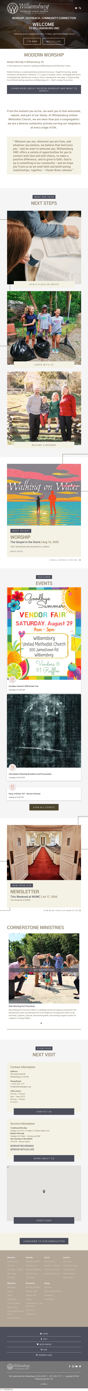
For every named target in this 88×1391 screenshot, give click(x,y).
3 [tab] (47, 1023)
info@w (13, 1087)
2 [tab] (44, 1023)
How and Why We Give (52, 1291)
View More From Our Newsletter (61, 910)
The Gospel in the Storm (25, 542)
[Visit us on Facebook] (70, 1366)
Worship (29, 1257)
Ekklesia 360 (44, 1384)
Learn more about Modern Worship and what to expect (44, 90)
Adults (9, 1295)
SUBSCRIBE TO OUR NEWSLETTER (44, 1241)
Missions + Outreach (52, 1265)
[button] (44, 1191)
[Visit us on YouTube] (76, 1366)
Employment (31, 1314)
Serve (46, 1257)
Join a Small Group (70, 1265)
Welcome (11, 1257)
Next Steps (11, 1273)
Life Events (30, 1277)
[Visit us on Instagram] (73, 1366)
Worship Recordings (33, 1269)
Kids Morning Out (13, 1318)
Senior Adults (68, 1277)
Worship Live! (31, 1265)
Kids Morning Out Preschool (22, 1006)
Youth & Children (13, 1303)
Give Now (48, 1287)
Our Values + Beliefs (15, 1269)
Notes (20, 551)
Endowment (48, 1295)
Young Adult (11, 1299)
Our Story (10, 1265)
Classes (10, 1291)
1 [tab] (41, 1023)
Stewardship (49, 1299)
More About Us (44, 1159)
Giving (46, 1283)
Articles (29, 1299)
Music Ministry (31, 1273)
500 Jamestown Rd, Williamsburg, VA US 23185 (27, 1376)
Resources (11, 1287)
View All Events (44, 807)
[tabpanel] (44, 976)
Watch (13, 551)
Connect (66, 1257)
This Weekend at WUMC (25, 897)
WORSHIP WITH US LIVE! (22, 1150)
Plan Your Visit (12, 1261)
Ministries (11, 1283)
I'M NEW (32, 42)
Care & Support (69, 1273)
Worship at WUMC (33, 1261)
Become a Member (33, 1287)
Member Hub (31, 1295)
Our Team (11, 1277)
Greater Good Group (52, 1273)
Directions (44, 1221)
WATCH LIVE (53, 42)
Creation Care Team (52, 1269)
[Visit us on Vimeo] (80, 1366)
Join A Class (67, 1261)
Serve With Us (49, 1261)
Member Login (31, 1291)
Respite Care (12, 1307)
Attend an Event (69, 1269)
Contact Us (44, 1112)
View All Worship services (64, 560)
